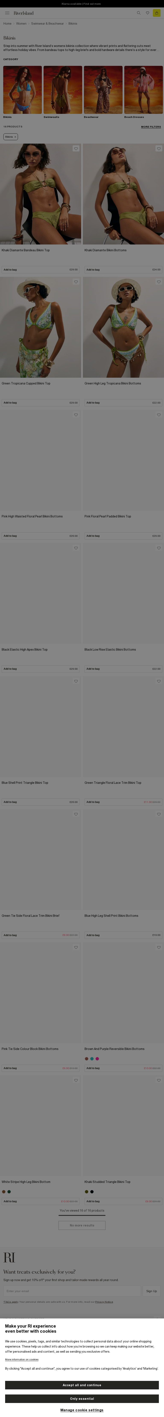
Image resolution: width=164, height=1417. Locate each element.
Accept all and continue (82, 1385)
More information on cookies (21, 1359)
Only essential (82, 1398)
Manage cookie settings (82, 1410)
